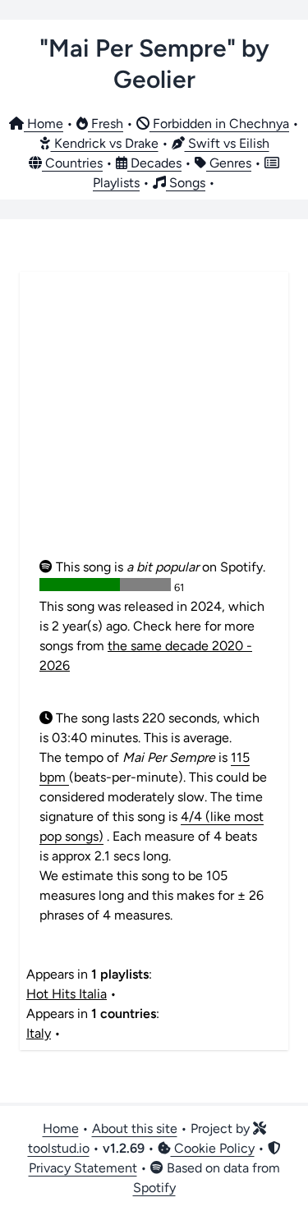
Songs (185, 182)
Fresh (105, 123)
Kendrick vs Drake (105, 143)
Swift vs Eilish (227, 143)
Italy (38, 1033)
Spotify (154, 1187)
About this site (134, 1128)
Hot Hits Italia (66, 994)
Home (43, 123)
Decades (154, 163)
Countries (72, 163)
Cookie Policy (213, 1148)
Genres (228, 163)
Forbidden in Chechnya (219, 123)
